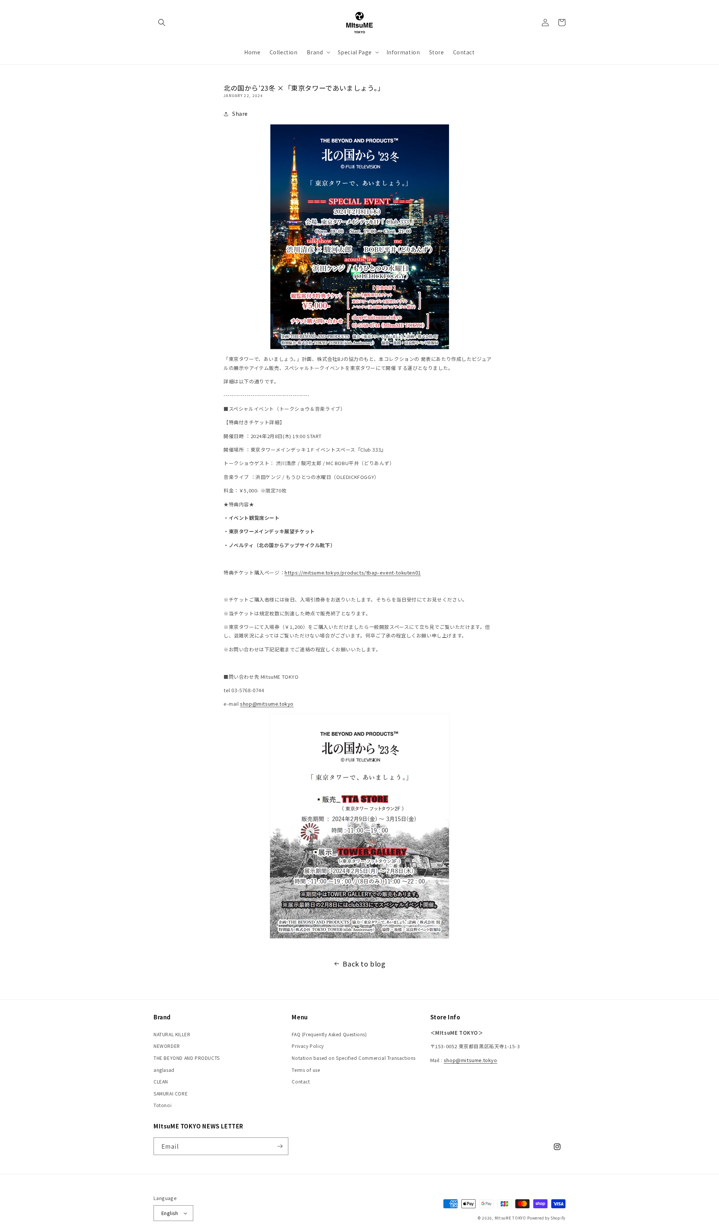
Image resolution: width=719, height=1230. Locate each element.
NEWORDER (167, 1046)
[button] (162, 22)
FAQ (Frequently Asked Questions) (329, 1034)
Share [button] (240, 113)
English (169, 1213)
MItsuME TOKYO (510, 1218)
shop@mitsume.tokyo (267, 703)
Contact (301, 1081)
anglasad (164, 1070)
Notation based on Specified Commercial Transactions (354, 1058)
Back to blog (364, 963)
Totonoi (163, 1105)
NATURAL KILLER (172, 1034)
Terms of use (306, 1070)
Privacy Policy (308, 1046)
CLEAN (161, 1081)
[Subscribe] (279, 1146)
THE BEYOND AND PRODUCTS (187, 1058)
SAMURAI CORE (171, 1093)
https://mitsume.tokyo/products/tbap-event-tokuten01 (353, 572)
